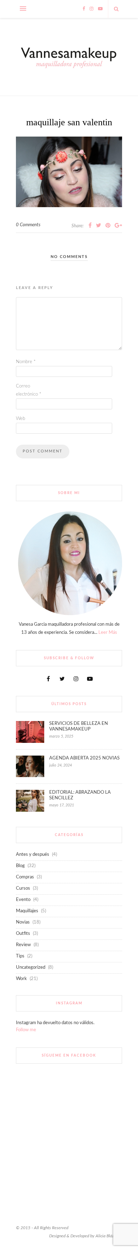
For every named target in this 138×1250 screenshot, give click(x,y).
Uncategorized (30, 967)
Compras (25, 877)
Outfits (23, 933)
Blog (20, 866)
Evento (23, 899)
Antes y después (32, 854)
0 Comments (28, 225)
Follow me (26, 1030)
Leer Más (107, 632)
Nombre (26, 362)
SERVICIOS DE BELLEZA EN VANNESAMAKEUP (78, 726)
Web (20, 418)
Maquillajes (27, 911)
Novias (23, 922)
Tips (20, 956)
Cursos (23, 888)
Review (23, 945)
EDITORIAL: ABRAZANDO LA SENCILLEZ (80, 795)
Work (21, 978)
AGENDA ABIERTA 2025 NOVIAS (84, 758)
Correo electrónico (28, 390)
